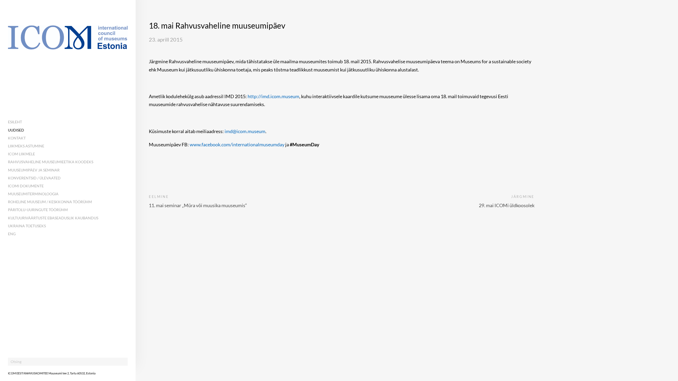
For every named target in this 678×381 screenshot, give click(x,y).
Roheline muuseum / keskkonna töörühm (50, 201)
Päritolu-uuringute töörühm (38, 209)
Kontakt (17, 138)
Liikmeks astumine (26, 146)
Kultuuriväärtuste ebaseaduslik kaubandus (53, 218)
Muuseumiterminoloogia (33, 194)
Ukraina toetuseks (27, 226)
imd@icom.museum (245, 131)
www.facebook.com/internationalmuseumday (237, 144)
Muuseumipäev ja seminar (34, 170)
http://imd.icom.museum (273, 96)
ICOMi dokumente (26, 186)
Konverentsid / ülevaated (34, 178)
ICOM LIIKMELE (21, 154)
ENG (12, 234)
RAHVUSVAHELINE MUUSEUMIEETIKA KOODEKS (50, 162)
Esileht (15, 122)
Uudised (16, 130)
